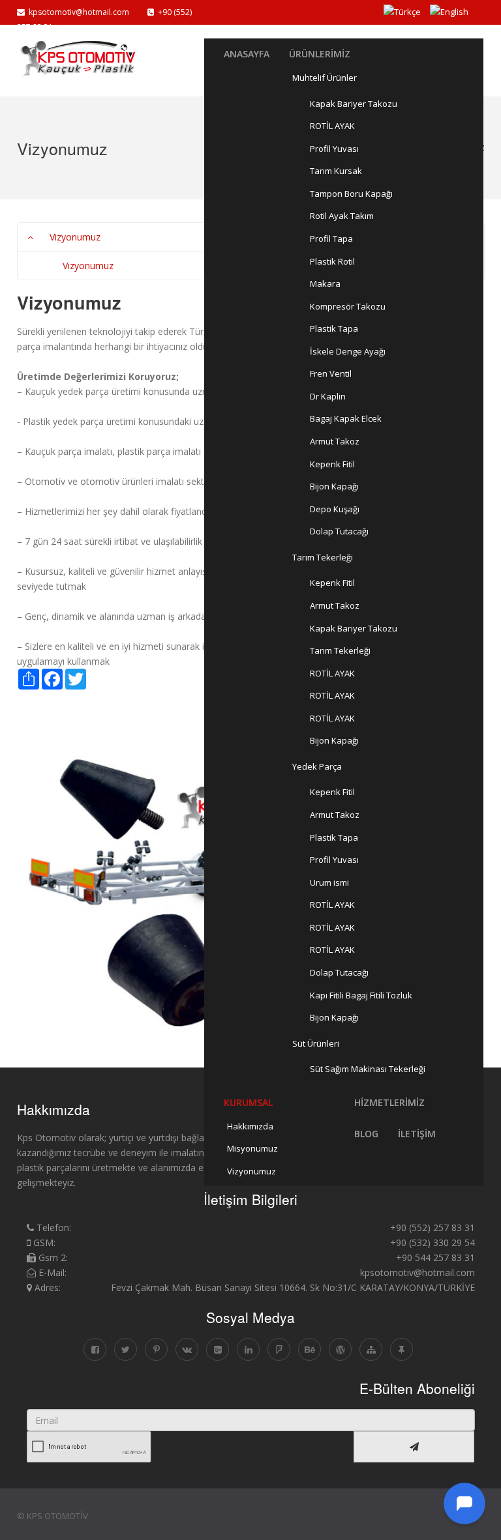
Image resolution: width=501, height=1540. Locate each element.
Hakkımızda (250, 1126)
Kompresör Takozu (348, 306)
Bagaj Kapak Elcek (346, 418)
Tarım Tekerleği (322, 557)
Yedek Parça (317, 766)
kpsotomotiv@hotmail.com (77, 12)
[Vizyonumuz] (110, 59)
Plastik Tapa (334, 328)
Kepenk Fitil (332, 464)
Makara (325, 283)
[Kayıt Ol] (414, 1446)
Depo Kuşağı (334, 509)
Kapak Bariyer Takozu (353, 103)
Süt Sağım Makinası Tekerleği (367, 1069)
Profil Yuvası (334, 148)
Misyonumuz (252, 1148)
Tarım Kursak (336, 171)
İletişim (417, 1133)
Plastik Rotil (332, 261)
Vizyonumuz (251, 1171)
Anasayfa (246, 54)
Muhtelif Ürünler (324, 77)
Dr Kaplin (328, 396)
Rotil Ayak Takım (342, 216)
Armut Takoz (334, 441)
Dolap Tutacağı (339, 531)
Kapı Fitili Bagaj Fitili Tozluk (361, 995)
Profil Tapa (331, 238)
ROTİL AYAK (332, 126)
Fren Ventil (331, 373)
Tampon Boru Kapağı (351, 193)
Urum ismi (329, 882)
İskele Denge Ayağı (348, 351)
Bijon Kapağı (334, 486)
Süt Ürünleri (315, 1043)
